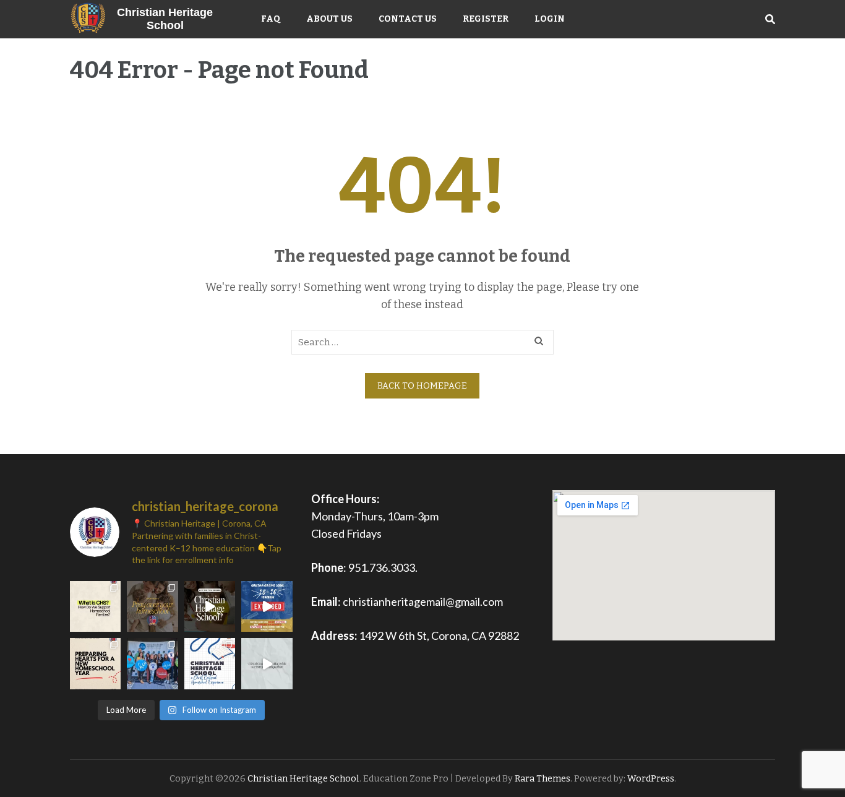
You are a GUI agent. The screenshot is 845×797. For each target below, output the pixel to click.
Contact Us (408, 19)
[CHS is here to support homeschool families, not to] (95, 606)
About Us (329, 19)
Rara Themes (542, 778)
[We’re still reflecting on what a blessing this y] (152, 663)
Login (549, 19)
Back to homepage (422, 386)
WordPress (650, 778)
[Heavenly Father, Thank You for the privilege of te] (152, 606)
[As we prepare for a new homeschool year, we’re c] (95, 663)
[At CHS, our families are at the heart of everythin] (209, 606)
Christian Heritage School (165, 19)
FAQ (270, 19)
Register (485, 19)
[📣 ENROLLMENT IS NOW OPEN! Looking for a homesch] (209, 663)
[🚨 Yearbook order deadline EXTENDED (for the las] (267, 606)
